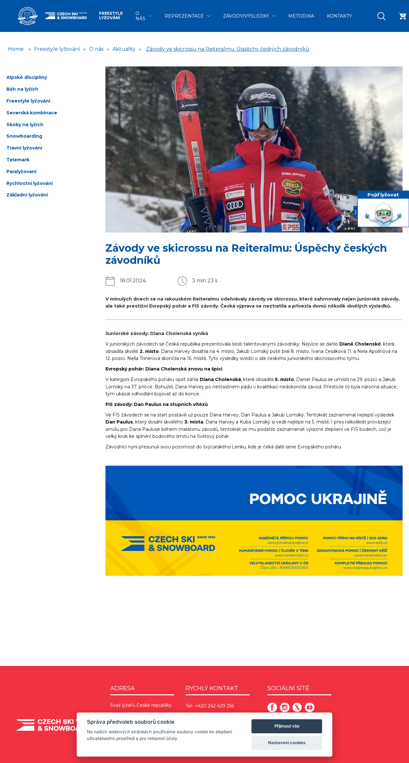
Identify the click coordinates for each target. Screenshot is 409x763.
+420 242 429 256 (214, 706)
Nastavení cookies (286, 742)
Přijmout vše (286, 726)
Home (16, 49)
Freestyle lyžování (111, 15)
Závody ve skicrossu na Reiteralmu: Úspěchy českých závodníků (227, 49)
